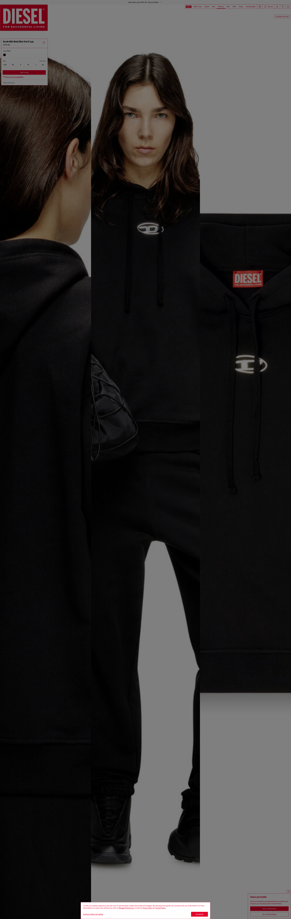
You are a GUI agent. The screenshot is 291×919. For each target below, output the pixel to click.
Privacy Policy (147, 908)
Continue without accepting (93, 914)
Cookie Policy (161, 908)
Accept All (199, 914)
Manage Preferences (126, 908)
